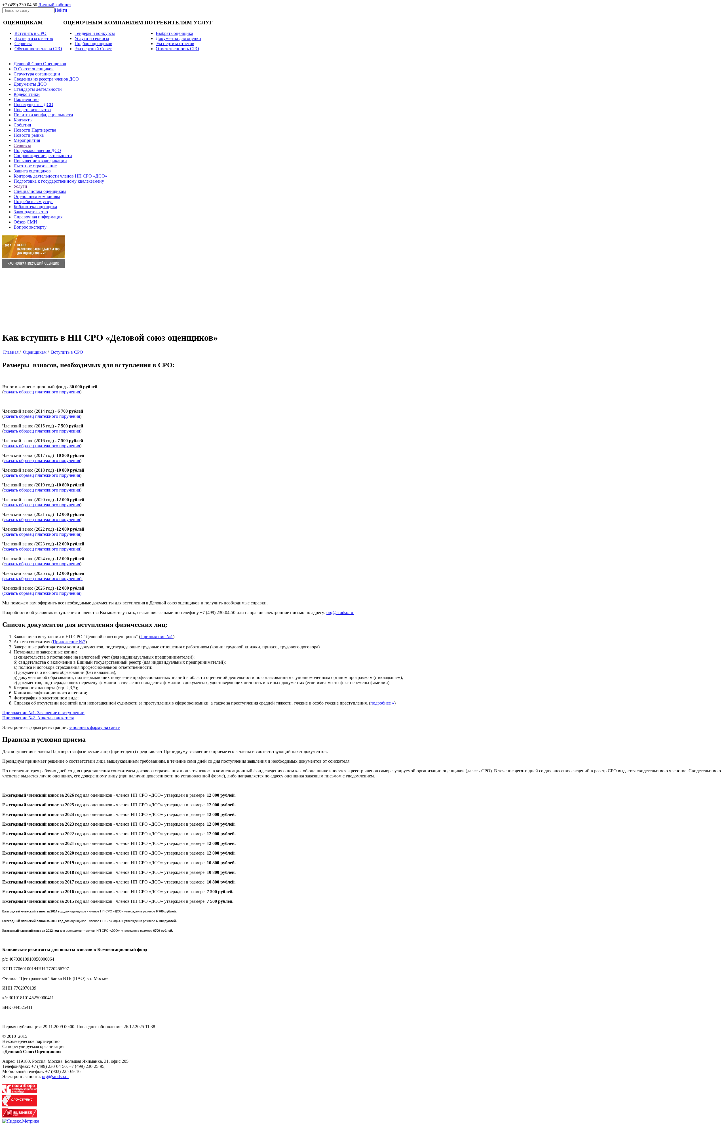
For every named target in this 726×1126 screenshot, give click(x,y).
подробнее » (382, 703)
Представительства (32, 109)
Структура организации (37, 73)
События (22, 125)
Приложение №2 (69, 641)
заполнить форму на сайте (94, 727)
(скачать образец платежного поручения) (42, 578)
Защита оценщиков (32, 170)
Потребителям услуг (33, 201)
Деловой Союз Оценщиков (40, 63)
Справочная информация (38, 216)
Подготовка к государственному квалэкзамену (59, 181)
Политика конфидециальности (43, 114)
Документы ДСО (30, 84)
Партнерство (26, 99)
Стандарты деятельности (38, 89)
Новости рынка (29, 135)
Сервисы (22, 145)
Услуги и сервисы (92, 38)
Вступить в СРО (30, 33)
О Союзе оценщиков (34, 68)
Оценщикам (35, 352)
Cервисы (23, 43)
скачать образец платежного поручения (42, 391)
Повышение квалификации (40, 160)
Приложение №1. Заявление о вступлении (43, 712)
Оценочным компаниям (37, 196)
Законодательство (31, 211)
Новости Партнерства (35, 130)
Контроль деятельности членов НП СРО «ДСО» (60, 176)
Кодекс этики (27, 94)
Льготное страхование (35, 165)
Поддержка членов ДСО (37, 150)
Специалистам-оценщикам (40, 191)
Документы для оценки (178, 38)
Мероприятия (27, 140)
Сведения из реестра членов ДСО (46, 79)
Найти (61, 10)
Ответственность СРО (177, 48)
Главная (10, 352)
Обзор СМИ (25, 222)
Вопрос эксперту (30, 227)
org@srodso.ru (340, 612)
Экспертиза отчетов (33, 38)
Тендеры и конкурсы (95, 33)
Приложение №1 (156, 636)
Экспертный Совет (93, 48)
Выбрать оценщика (174, 33)
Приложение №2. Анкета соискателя (38, 717)
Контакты (23, 119)
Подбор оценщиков (93, 43)
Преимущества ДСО (33, 104)
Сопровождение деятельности (43, 155)
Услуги (20, 186)
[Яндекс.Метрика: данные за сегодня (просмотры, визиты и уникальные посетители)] (20, 1121)
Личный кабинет (54, 4)
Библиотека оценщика (35, 206)
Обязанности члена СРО (38, 48)
